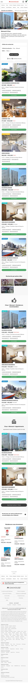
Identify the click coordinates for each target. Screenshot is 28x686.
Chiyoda (2, 632)
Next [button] (25, 72)
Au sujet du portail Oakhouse (7, 591)
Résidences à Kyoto (4, 657)
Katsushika (3, 636)
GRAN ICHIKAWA (6, 153)
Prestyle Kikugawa (19, 538)
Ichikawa (2, 648)
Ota (3, 282)
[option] (14, 72)
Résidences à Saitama (5, 642)
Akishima (9, 638)
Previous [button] (3, 72)
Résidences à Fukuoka (5, 672)
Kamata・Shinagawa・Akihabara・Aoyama (8, 631)
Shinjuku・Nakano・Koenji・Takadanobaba (8, 628)
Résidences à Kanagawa (5, 650)
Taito (21, 632)
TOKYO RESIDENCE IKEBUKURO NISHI (10, 83)
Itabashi (18, 635)
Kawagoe (2, 645)
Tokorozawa (18, 644)
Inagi (5, 640)
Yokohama (3, 652)
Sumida (24, 632)
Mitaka (2, 638)
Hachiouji (12, 636)
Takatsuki (9, 662)
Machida (17, 638)
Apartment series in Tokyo (14, 505)
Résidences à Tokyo (4, 624)
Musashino (22, 636)
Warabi (12, 645)
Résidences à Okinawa (5, 675)
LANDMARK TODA (6, 118)
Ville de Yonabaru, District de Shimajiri (7, 677)
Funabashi (7, 648)
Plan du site (7, 597)
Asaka (16, 645)
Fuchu (6, 638)
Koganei (21, 638)
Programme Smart (21, 595)
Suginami (2, 635)
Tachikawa (17, 636)
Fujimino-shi (8, 645)
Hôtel (7, 600)
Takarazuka (3, 665)
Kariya (2, 655)
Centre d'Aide (7, 595)
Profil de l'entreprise (21, 591)
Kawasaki (7, 652)
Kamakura (17, 652)
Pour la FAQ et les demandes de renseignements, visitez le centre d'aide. (14, 583)
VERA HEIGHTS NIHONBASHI (8, 222)
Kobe (12, 665)
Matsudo (17, 648)
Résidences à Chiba (4, 647)
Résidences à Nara (4, 669)
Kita (10, 635)
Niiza (14, 644)
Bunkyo (17, 632)
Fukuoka (2, 673)
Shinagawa (18, 282)
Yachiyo (21, 648)
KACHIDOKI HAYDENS (7, 187)
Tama (14, 639)
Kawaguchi (7, 644)
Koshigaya (23, 644)
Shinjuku (13, 632)
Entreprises (21, 597)
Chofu (13, 638)
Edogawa (7, 636)
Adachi (25, 635)
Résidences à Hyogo (4, 664)
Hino (25, 638)
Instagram (14, 604)
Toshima (7, 635)
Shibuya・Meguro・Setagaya (6, 629)
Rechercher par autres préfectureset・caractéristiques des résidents (12, 514)
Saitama (2, 644)
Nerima (22, 635)
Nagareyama (12, 648)
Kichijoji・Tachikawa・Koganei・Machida (8, 625)
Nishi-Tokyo (18, 639)
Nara (2, 670)
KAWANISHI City (17, 665)
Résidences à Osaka (4, 661)
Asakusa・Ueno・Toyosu (21, 631)
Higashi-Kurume (8, 639)
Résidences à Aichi (4, 654)
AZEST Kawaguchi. (19, 558)
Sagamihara (13, 652)
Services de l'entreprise (7, 593)
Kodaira (22, 639)
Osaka (2, 662)
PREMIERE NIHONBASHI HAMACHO (10, 257)
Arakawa (13, 635)
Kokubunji (2, 639)
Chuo (6, 632)
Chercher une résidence (6, 10)
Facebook (9, 604)
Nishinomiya (23, 665)
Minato (4, 290)
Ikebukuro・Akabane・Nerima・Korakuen (8, 627)
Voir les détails (14, 95)
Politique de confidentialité (21, 593)
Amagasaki (8, 665)
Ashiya (2, 667)
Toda (11, 644)
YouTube (19, 604)
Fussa (2, 640)
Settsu (5, 662)
